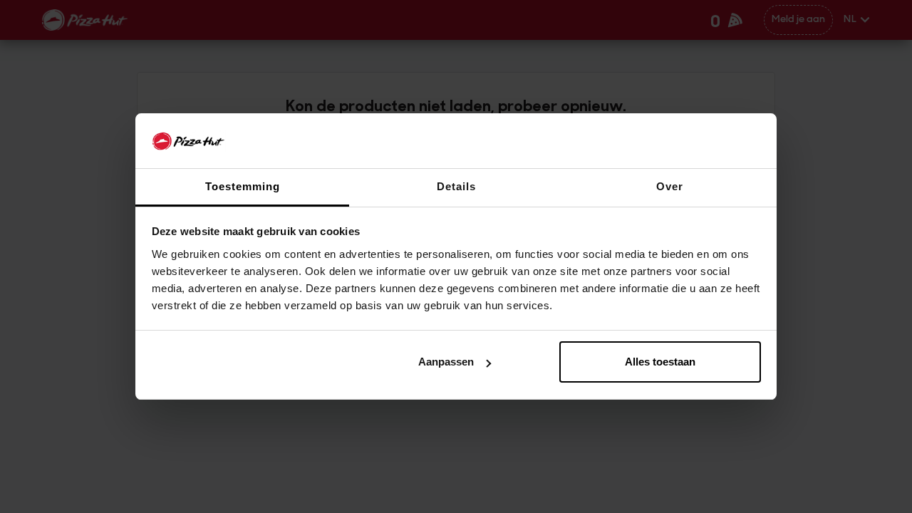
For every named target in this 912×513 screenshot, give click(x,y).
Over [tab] (669, 186)
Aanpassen (446, 362)
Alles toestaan (660, 362)
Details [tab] (456, 186)
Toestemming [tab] (242, 186)
